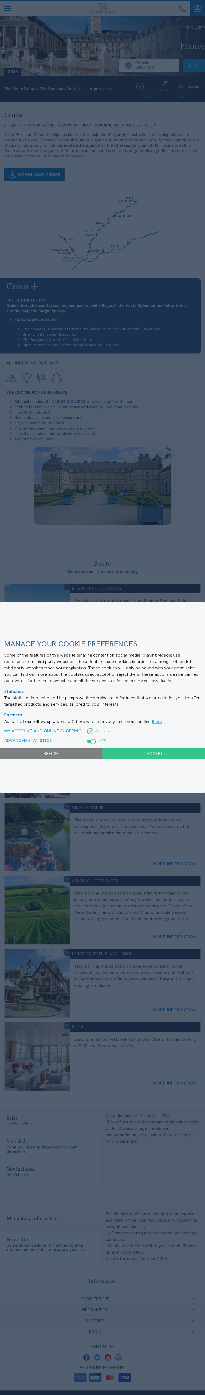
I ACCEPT (153, 753)
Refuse (51, 753)
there (157, 721)
